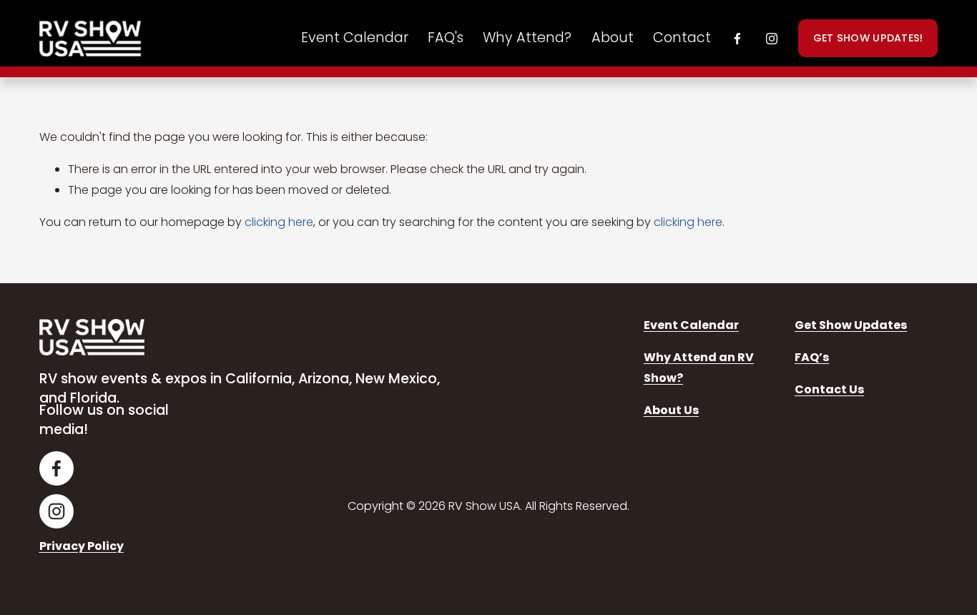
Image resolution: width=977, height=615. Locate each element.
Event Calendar (354, 37)
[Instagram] (772, 38)
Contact (682, 37)
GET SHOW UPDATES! (868, 38)
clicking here (279, 222)
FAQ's (445, 37)
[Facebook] (737, 38)
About (612, 37)
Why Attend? (527, 37)
